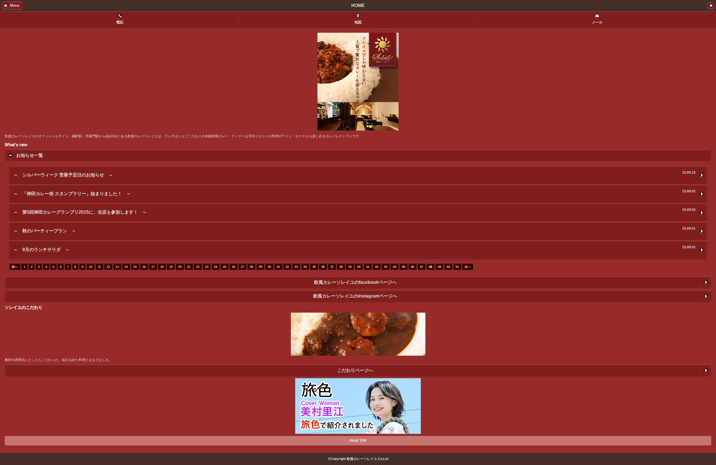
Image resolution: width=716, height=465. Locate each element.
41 (367, 266)
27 (242, 266)
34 (305, 266)
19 (171, 266)
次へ (468, 266)
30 (269, 266)
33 (296, 266)
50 (448, 266)
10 (90, 266)
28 (251, 266)
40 (359, 266)
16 (144, 266)
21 (188, 266)
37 (332, 266)
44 (394, 266)
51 (457, 266)
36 (323, 266)
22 (197, 266)
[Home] (711, 5)
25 (224, 266)
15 (135, 266)
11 (99, 266)
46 (412, 266)
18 (162, 266)
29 (260, 266)
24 (215, 266)
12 (108, 266)
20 (180, 266)
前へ (15, 266)
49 (439, 266)
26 (233, 266)
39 (350, 266)
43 (385, 266)
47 (421, 266)
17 (153, 266)
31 (278, 266)
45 (403, 266)
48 (430, 266)
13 (117, 266)
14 (126, 266)
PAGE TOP (358, 441)
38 (341, 266)
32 (287, 266)
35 (314, 266)
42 (376, 266)
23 (206, 266)
